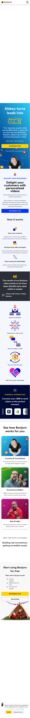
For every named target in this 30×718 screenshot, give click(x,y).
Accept (8, 712)
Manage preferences (18, 712)
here (23, 709)
